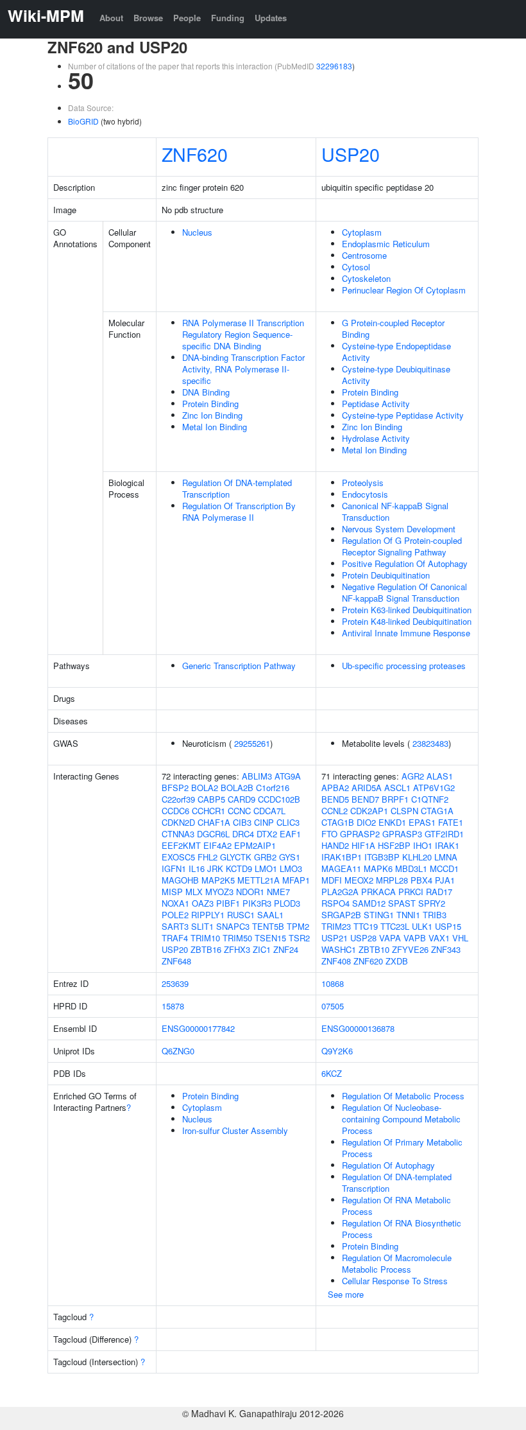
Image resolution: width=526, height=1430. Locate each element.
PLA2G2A (340, 891)
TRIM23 (336, 926)
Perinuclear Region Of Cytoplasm (404, 290)
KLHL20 (417, 857)
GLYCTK (235, 857)
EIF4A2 (217, 845)
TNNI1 (408, 915)
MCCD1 (444, 868)
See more (346, 1294)
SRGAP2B (341, 915)
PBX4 (421, 880)
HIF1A (363, 845)
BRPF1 (395, 799)
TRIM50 (237, 938)
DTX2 (267, 834)
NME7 (278, 891)
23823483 (430, 743)
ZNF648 (176, 961)
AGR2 (413, 776)
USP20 (350, 154)
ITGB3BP (382, 857)
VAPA (390, 938)
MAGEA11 (341, 868)
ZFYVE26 (410, 949)
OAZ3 (203, 903)
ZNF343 (446, 949)
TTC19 (365, 926)
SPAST (402, 903)
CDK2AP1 (369, 811)
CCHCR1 (208, 811)
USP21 (334, 938)
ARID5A (367, 787)
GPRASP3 (402, 834)
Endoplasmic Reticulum (386, 244)
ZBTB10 (374, 949)
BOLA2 (204, 787)
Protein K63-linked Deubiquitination (406, 610)
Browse (148, 18)
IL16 (197, 868)
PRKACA (378, 891)
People (187, 18)
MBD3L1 (411, 868)
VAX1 (439, 938)
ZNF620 (195, 154)
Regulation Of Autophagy (388, 1165)
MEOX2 (358, 880)
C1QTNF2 (429, 799)
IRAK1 (447, 845)
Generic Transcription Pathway (239, 665)
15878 (173, 1006)
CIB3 (242, 822)
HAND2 (335, 845)
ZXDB (397, 961)
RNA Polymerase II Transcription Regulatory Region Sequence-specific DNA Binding (243, 334)
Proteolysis (363, 482)
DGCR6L (213, 834)
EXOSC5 (178, 857)
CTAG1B (337, 822)
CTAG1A (437, 811)
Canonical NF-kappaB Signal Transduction (395, 511)
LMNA (445, 857)
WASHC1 (338, 949)
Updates (271, 18)
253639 (175, 983)
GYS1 (289, 857)
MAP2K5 (218, 880)
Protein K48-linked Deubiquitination (406, 621)
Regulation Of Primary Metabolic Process (402, 1148)
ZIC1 (262, 949)
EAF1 (290, 834)
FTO (329, 834)
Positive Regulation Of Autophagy (405, 563)
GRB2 (265, 857)
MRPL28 (392, 880)
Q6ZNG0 (178, 1051)
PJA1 (445, 880)
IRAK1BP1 (341, 857)
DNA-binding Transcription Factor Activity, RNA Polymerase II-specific (243, 369)
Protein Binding (210, 403)
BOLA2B (237, 787)
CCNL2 (334, 811)
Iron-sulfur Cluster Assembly (235, 1130)
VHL (460, 938)
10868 (332, 983)
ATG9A (288, 776)
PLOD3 (287, 903)
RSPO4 (335, 903)
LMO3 (291, 868)
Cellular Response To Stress (395, 1281)
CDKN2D (178, 822)
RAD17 (439, 891)
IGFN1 (174, 868)
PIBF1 (228, 903)
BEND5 (335, 799)
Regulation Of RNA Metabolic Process (396, 1205)
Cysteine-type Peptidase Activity (403, 415)
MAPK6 (378, 868)
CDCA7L (269, 811)
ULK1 (422, 926)
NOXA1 (175, 903)
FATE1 (450, 822)
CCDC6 (175, 811)
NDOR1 (250, 891)
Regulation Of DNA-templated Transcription (237, 488)
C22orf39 (178, 799)
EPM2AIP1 (255, 845)
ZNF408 (336, 961)
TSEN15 (270, 938)
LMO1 (266, 868)
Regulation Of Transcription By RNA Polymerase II (239, 511)
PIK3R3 (256, 903)
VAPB (414, 938)
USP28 (363, 938)
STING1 (379, 915)
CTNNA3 (178, 834)
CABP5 (211, 799)
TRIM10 (205, 938)
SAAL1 (270, 915)
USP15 (448, 926)
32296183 (334, 65)
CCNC (239, 811)
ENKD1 (392, 822)
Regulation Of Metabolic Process (403, 1096)
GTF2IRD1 (444, 834)
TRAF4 (175, 938)
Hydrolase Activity (376, 438)
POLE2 (175, 915)
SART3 (175, 926)
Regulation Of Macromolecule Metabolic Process (397, 1263)
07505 (332, 1006)
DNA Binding (206, 392)
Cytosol (356, 267)
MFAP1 (296, 880)
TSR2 (299, 938)
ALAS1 (440, 776)
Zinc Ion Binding (212, 415)
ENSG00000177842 (198, 1028)
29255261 (252, 743)
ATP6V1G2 (434, 787)
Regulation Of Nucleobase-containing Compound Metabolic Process (401, 1119)
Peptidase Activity (376, 403)
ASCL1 (397, 787)
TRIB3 (434, 915)
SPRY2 (431, 903)
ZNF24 (285, 949)
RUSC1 (241, 915)
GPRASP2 (360, 834)
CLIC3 (288, 822)
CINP (264, 822)
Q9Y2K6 (337, 1051)
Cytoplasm (362, 232)
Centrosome (364, 255)
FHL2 (207, 857)
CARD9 (241, 799)
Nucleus (197, 232)
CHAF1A (214, 822)
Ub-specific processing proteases (404, 665)
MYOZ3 (219, 891)
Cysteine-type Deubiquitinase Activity (396, 375)
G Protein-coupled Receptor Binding (393, 328)
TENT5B (268, 926)
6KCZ (331, 1073)
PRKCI (410, 891)
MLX (194, 891)
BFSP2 (175, 787)
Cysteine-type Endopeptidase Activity (396, 351)
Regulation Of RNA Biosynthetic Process (401, 1229)
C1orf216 (272, 787)
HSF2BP (394, 845)
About (111, 18)
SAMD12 (369, 903)
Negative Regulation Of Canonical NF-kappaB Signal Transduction (404, 592)
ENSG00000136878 (357, 1028)
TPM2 (298, 926)
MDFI (331, 880)
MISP (172, 891)
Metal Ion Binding (214, 427)
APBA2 (335, 787)
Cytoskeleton (366, 278)
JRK (215, 868)
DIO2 (366, 822)
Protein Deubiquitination (386, 575)
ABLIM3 (257, 776)
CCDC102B (279, 799)
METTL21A (258, 880)
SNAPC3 (233, 926)
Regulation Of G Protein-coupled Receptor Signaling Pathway (402, 546)
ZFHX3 (237, 949)
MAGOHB (180, 880)
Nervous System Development (398, 529)
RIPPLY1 (208, 915)
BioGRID (83, 121)
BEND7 (365, 799)
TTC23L (394, 926)
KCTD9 (239, 868)
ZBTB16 (206, 949)
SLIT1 (202, 926)
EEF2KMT (181, 845)
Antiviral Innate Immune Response (406, 633)
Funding (227, 18)
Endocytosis (365, 494)
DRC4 (243, 834)
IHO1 (422, 845)
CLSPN (404, 811)
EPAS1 (422, 822)
